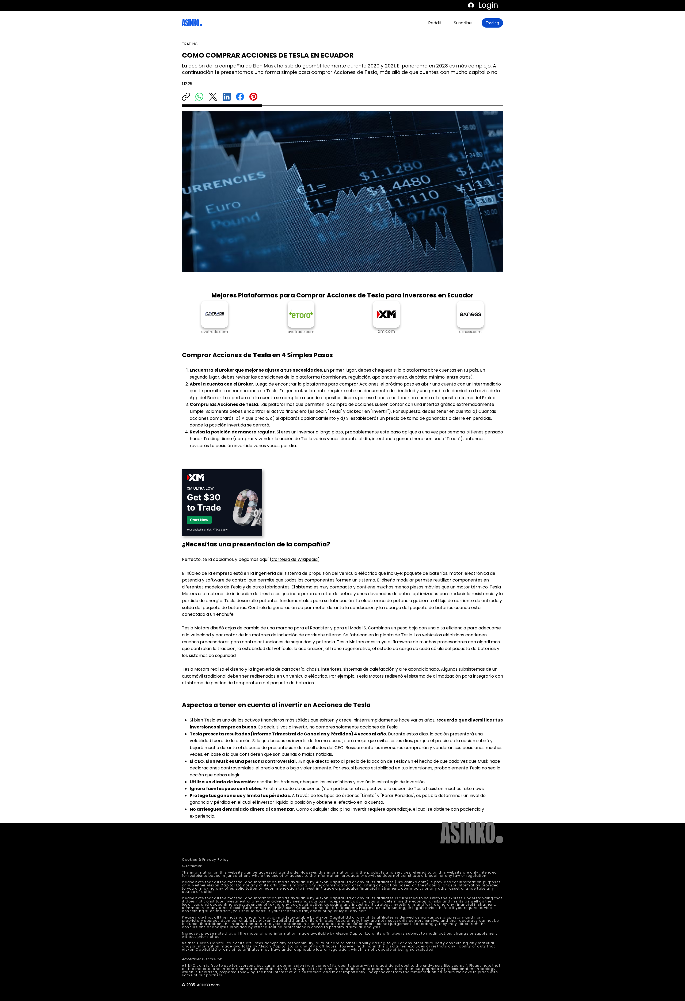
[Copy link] (186, 97)
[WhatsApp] (199, 97)
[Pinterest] (253, 97)
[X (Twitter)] (213, 97)
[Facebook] (240, 97)
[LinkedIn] (227, 97)
